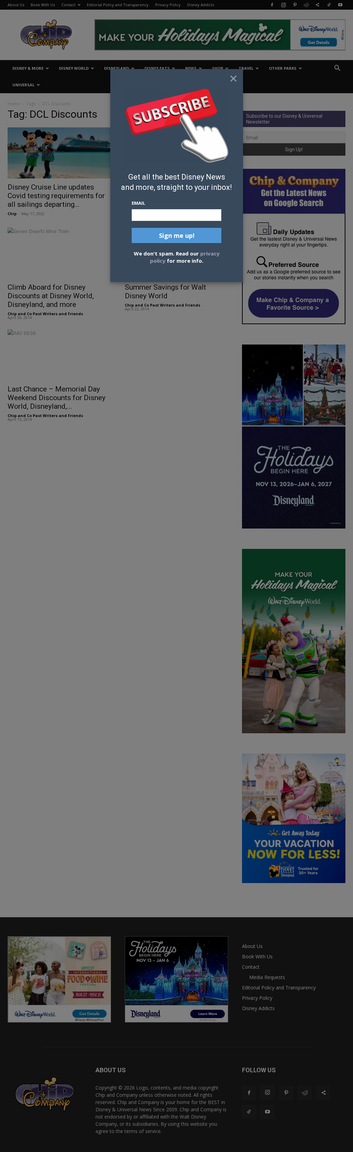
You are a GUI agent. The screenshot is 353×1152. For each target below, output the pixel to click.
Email (138, 203)
